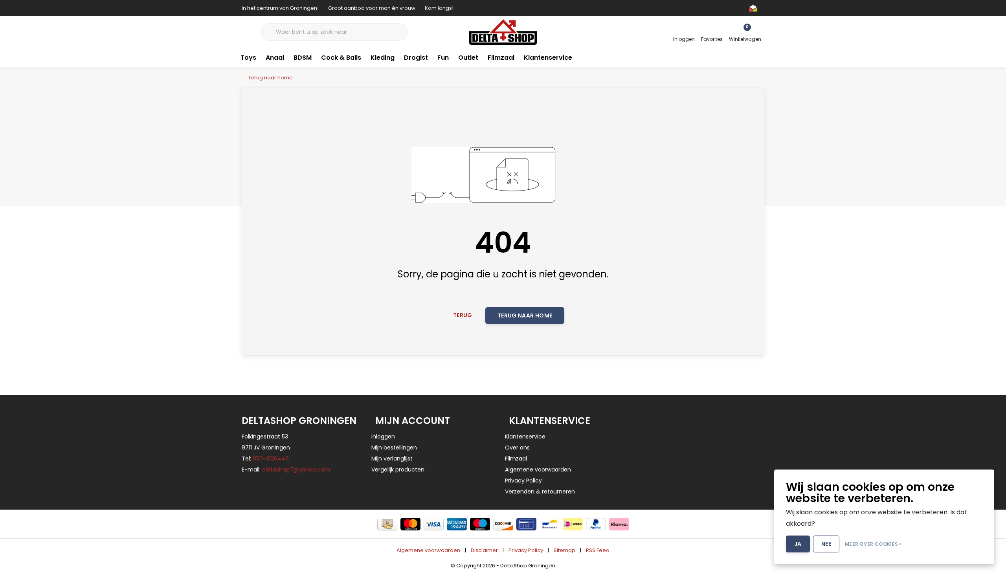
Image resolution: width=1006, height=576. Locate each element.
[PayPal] (596, 524)
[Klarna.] (619, 524)
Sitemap (564, 550)
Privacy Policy (526, 550)
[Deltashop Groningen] (503, 31)
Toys (248, 57)
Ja (798, 544)
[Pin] (526, 524)
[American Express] (457, 524)
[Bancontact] (550, 524)
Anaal (275, 57)
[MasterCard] (410, 524)
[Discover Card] (503, 524)
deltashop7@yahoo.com (296, 469)
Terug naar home (524, 315)
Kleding (383, 57)
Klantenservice (548, 57)
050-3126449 (271, 458)
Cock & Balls (341, 57)
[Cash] (387, 524)
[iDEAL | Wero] (573, 524)
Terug (462, 315)
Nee (826, 544)
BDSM (303, 57)
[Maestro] (480, 524)
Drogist (416, 57)
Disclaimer (484, 550)
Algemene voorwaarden (428, 550)
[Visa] (434, 524)
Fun (443, 57)
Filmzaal (501, 57)
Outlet (468, 57)
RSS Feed (597, 550)
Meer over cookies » (873, 544)
